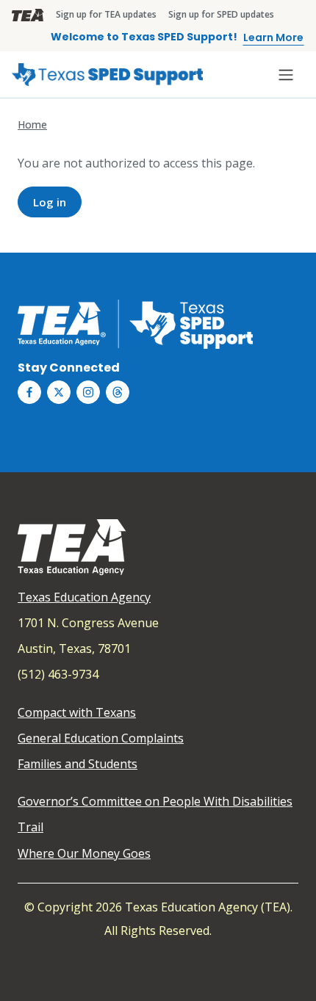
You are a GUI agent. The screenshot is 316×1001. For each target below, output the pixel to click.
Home (32, 124)
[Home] (107, 74)
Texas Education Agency (84, 597)
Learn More (273, 37)
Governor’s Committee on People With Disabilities (155, 801)
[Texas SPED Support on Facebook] (29, 392)
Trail (30, 827)
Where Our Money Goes (84, 853)
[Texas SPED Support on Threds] (117, 392)
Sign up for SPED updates (221, 14)
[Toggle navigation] (285, 74)
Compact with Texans (77, 712)
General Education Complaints (101, 738)
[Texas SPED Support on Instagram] (88, 392)
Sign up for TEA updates (106, 14)
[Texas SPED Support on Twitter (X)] (59, 392)
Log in (49, 202)
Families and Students (77, 764)
